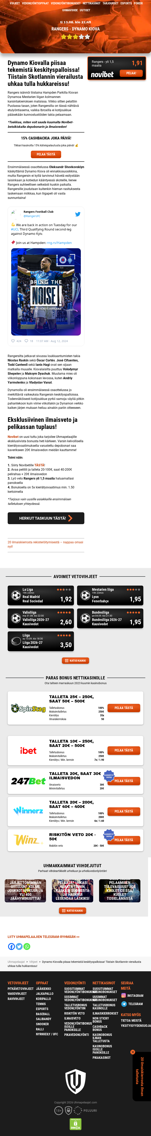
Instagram (135, 996)
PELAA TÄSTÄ (46, 154)
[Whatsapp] (26, 946)
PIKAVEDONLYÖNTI (76, 1035)
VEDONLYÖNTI (75, 983)
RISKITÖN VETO (74, 1013)
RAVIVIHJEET (16, 999)
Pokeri (138, 3)
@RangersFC (32, 216)
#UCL (15, 229)
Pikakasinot (102, 1058)
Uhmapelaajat (16, 961)
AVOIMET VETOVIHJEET (75, 576)
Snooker (42, 1024)
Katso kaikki (78, 660)
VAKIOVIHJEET (17, 994)
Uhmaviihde (70, 10)
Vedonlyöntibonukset (66, 3)
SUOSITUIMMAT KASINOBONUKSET (105, 990)
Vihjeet (15, 3)
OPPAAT (42, 983)
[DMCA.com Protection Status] (76, 1124)
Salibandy (43, 1019)
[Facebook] (11, 946)
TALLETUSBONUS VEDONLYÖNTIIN (75, 1006)
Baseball (43, 1014)
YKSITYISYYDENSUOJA (136, 1026)
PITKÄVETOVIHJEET (21, 989)
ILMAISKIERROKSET (105, 1013)
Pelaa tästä (124, 708)
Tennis (41, 1004)
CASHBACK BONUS (100, 1028)
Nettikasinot (91, 3)
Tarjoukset (110, 3)
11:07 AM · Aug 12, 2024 (52, 341)
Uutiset (85, 10)
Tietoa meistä (131, 1020)
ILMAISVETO (72, 1018)
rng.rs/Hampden (59, 242)
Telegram (135, 1004)
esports (126, 3)
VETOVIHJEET (18, 983)
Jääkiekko (43, 989)
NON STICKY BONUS (101, 1020)
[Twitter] (19, 946)
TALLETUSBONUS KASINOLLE (104, 1006)
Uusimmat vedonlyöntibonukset (80, 998)
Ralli (40, 1029)
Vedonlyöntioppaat (35, 3)
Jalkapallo (44, 994)
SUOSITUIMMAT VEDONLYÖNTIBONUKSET (80, 990)
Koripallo (43, 999)
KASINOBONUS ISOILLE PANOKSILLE (102, 1049)
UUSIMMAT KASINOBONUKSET (105, 998)
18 (31, 341)
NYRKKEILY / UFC (47, 1034)
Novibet (13, 437)
